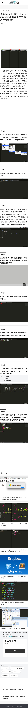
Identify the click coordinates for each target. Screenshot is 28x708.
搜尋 (25, 2)
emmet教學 (5, 668)
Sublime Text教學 (6, 671)
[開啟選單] (2, 2)
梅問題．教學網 (14, 3)
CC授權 (10, 636)
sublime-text (16, 671)
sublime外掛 (5, 675)
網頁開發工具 (14, 675)
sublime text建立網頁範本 (17, 668)
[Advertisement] (14, 35)
